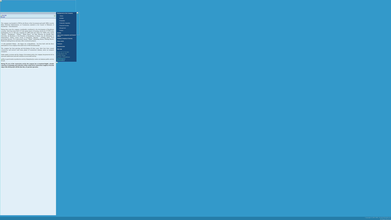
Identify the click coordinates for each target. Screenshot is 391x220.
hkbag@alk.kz (61, 60)
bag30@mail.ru (61, 58)
